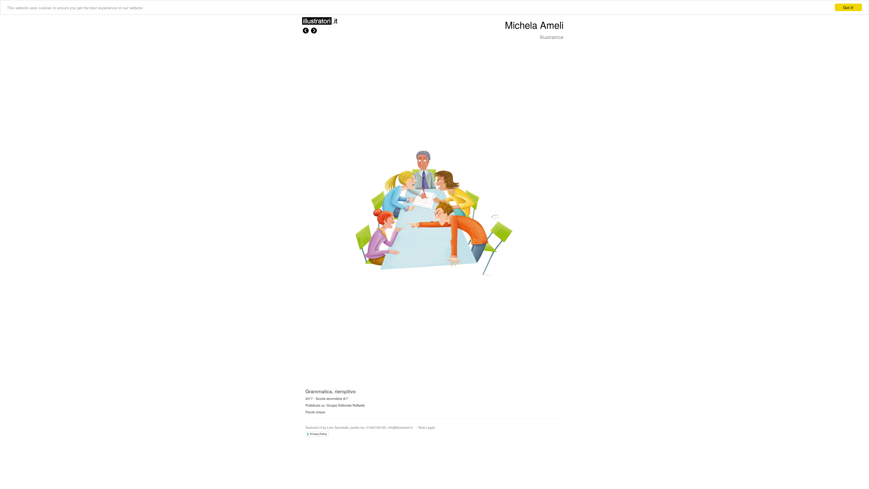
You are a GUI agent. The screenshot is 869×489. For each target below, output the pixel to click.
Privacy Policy (318, 434)
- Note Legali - (426, 427)
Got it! (848, 7)
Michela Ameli (534, 24)
